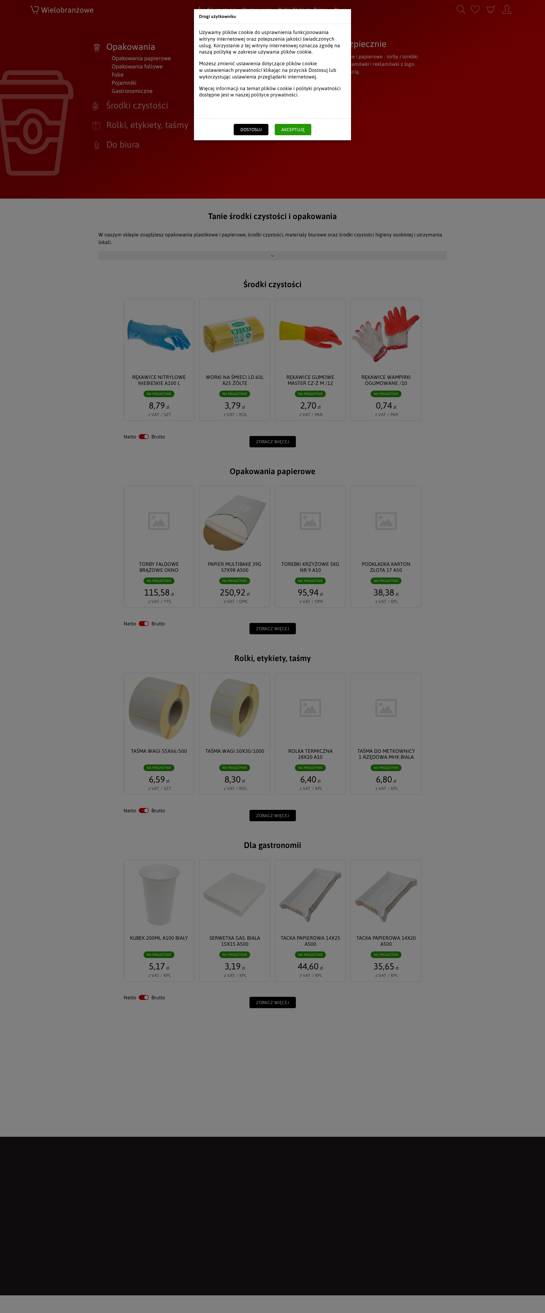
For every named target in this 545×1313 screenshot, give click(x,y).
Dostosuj (251, 129)
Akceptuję (293, 129)
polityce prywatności (274, 94)
